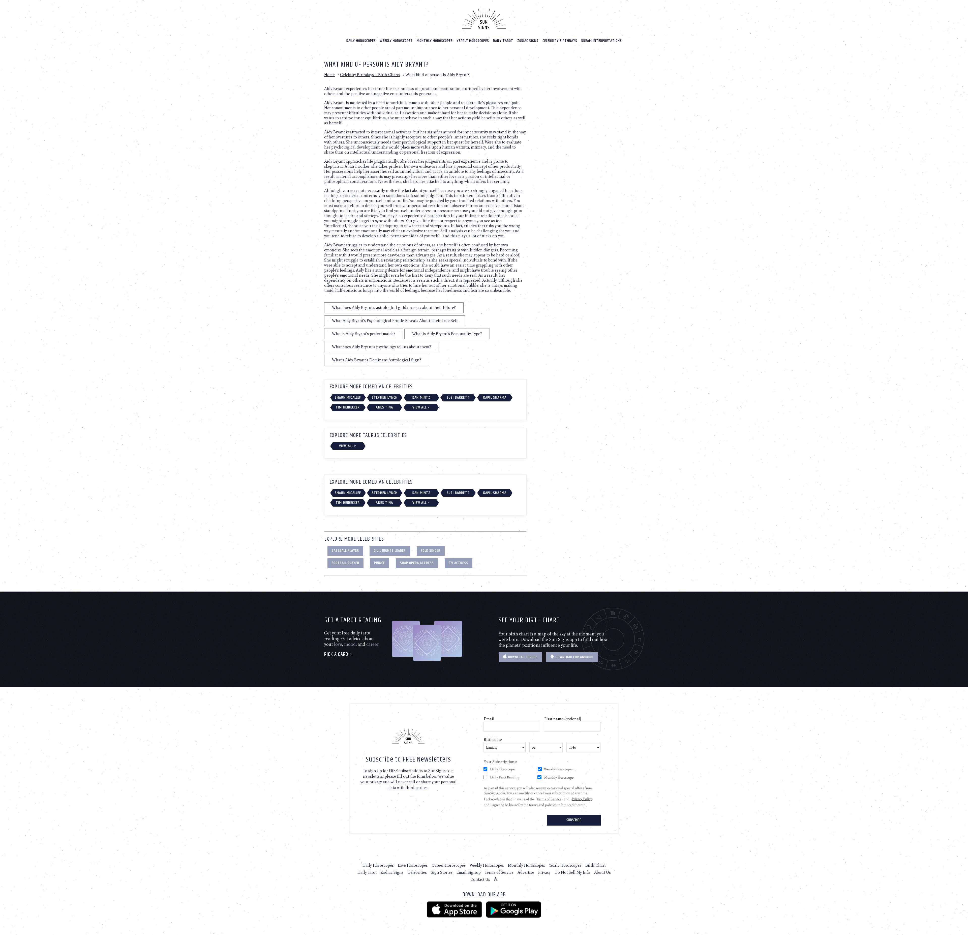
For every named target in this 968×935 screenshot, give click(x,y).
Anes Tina (384, 407)
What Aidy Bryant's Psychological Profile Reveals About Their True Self (395, 320)
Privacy (544, 872)
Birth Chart (595, 865)
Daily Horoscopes (361, 41)
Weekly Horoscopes (396, 41)
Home (329, 74)
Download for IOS (522, 657)
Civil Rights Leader (390, 550)
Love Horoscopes (413, 865)
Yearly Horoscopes (473, 41)
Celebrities (417, 872)
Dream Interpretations (601, 41)
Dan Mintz (421, 397)
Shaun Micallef (348, 397)
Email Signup (469, 872)
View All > (421, 407)
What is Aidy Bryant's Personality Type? (447, 333)
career (372, 644)
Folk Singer (430, 550)
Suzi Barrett (458, 397)
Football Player (345, 563)
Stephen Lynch (385, 397)
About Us (602, 872)
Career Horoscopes (449, 865)
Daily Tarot (503, 41)
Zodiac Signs (527, 41)
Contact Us (480, 879)
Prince (379, 563)
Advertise (526, 872)
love (338, 644)
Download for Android (574, 657)
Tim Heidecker (348, 407)
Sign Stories (441, 872)
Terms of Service (499, 872)
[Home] (484, 18)
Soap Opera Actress (417, 563)
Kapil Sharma (494, 397)
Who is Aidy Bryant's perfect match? (364, 333)
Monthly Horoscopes (435, 41)
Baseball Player (345, 550)
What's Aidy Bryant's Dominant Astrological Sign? (376, 360)
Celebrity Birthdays (559, 41)
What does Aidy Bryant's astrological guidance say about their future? (394, 307)
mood (350, 644)
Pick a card (336, 654)
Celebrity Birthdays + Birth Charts (370, 74)
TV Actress (458, 563)
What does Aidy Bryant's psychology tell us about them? (381, 346)
